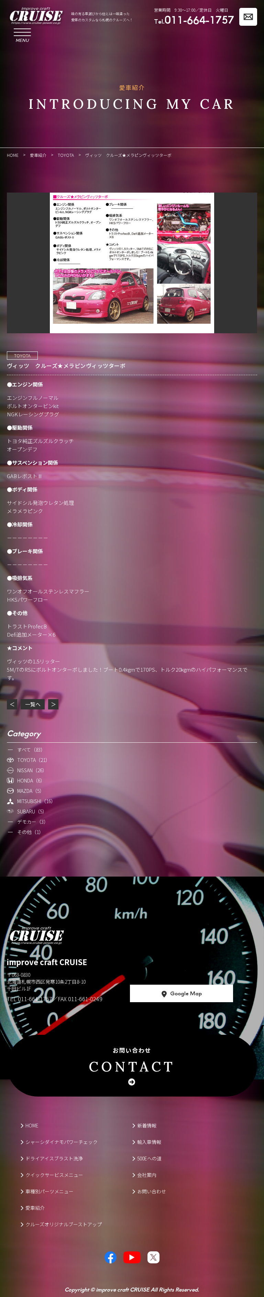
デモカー (32, 821)
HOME (31, 1125)
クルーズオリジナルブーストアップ (63, 1224)
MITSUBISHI (36, 801)
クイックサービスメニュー (54, 1174)
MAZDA (30, 790)
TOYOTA (22, 355)
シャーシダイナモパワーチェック (61, 1141)
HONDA (31, 780)
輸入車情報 (149, 1141)
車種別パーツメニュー (49, 1191)
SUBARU (32, 811)
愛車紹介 (35, 1207)
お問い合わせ (132, 1060)
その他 (30, 832)
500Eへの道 (149, 1158)
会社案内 (146, 1174)
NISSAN (32, 770)
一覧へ (33, 704)
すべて (31, 749)
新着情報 (146, 1125)
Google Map (186, 993)
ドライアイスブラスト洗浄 (54, 1158)
